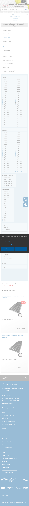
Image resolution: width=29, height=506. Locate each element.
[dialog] (14, 253)
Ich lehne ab (8, 249)
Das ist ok (21, 249)
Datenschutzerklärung (6, 242)
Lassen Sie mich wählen (7, 244)
